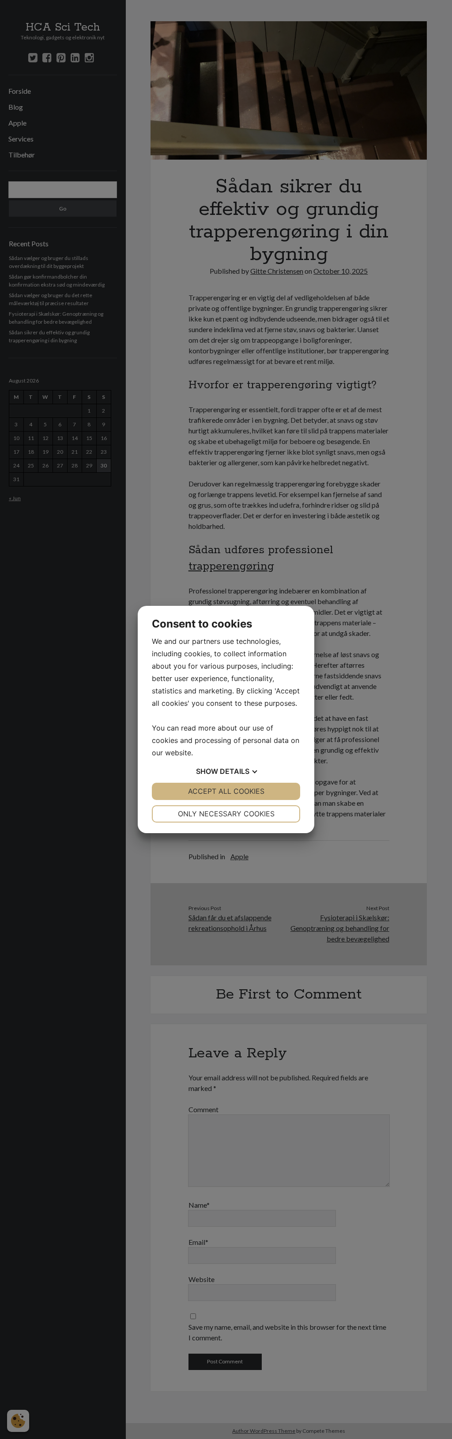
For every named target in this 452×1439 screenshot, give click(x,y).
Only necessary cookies (226, 813)
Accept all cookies (226, 791)
